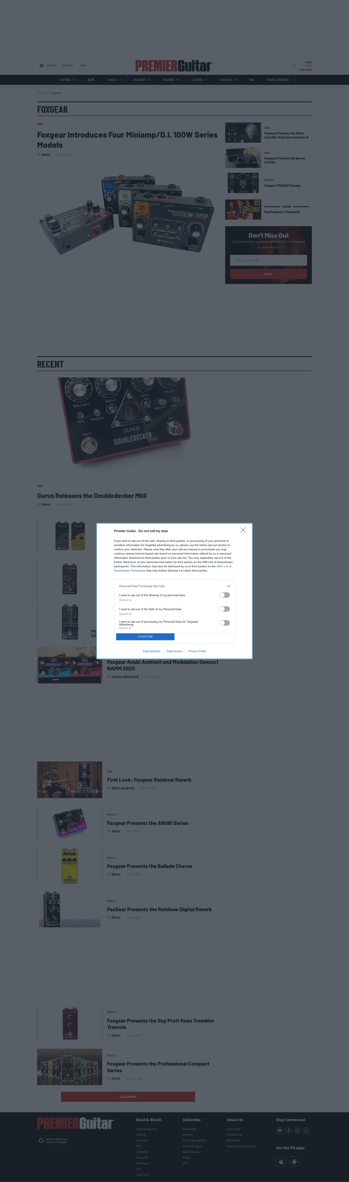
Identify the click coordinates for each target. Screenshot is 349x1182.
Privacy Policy (197, 651)
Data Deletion (151, 651)
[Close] (244, 531)
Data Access (174, 651)
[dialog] (174, 591)
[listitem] (174, 586)
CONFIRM (145, 636)
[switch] (224, 595)
